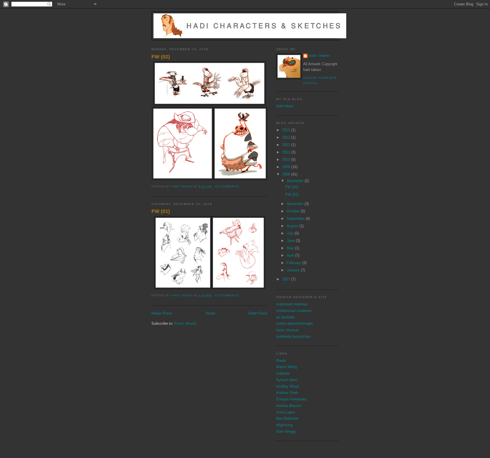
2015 (286, 130)
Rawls (281, 360)
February (294, 263)
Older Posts (258, 313)
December (296, 181)
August (293, 226)
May (291, 248)
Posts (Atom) (185, 323)
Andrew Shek (287, 393)
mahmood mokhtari (292, 304)
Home (210, 313)
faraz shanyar (287, 330)
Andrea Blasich (288, 406)
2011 (286, 152)
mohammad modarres (294, 311)
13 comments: (228, 295)
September (296, 218)
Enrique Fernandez (291, 399)
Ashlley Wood (287, 386)
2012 (286, 145)
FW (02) (160, 57)
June (291, 241)
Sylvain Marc (287, 380)
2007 (286, 279)
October (294, 211)
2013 (286, 137)
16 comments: (228, 186)
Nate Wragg (285, 431)
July (291, 233)
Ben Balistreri (287, 418)
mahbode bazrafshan (293, 336)
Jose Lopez (285, 412)
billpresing (284, 425)
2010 (286, 159)
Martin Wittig (286, 367)
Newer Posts (161, 313)
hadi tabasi (319, 55)
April (291, 255)
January (294, 270)
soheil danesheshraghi (294, 323)
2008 (286, 174)
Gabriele (283, 373)
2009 (286, 167)
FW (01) (160, 211)
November (296, 204)
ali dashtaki (285, 317)
